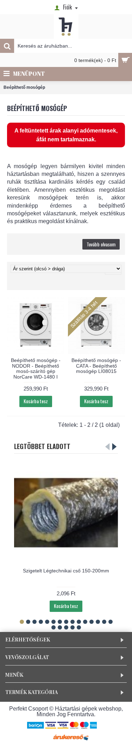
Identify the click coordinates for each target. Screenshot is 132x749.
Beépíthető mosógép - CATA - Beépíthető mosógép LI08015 (96, 365)
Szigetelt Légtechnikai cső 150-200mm (66, 570)
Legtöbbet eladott (42, 446)
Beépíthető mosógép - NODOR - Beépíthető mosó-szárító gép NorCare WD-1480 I (36, 368)
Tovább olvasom (101, 244)
